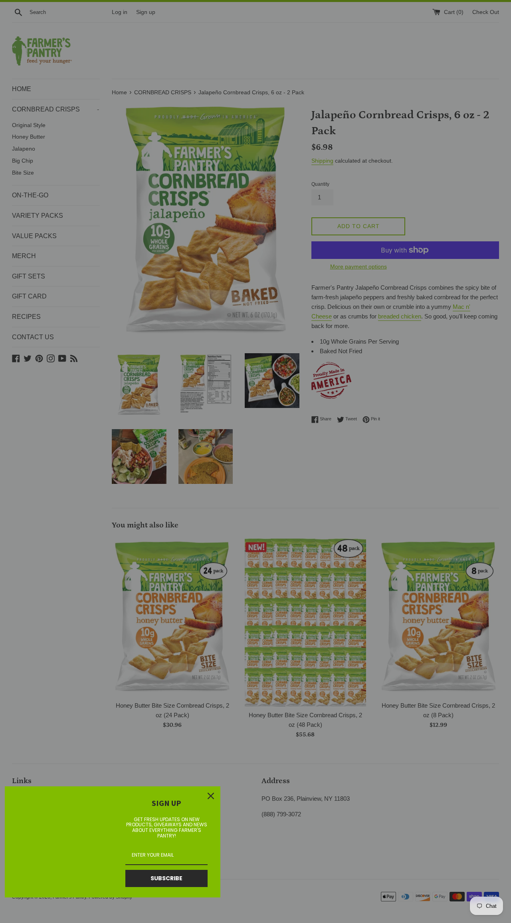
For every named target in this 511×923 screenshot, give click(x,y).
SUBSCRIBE (166, 878)
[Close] (210, 796)
